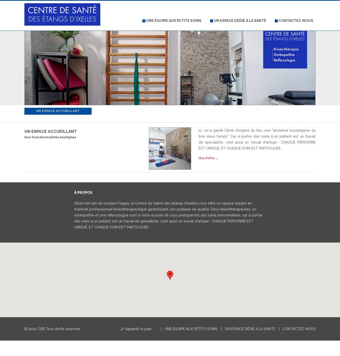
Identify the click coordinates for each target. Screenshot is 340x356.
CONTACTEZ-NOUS (295, 21)
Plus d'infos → (208, 158)
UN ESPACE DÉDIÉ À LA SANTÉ (239, 21)
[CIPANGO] (62, 7)
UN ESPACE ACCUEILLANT (58, 111)
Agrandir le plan (138, 329)
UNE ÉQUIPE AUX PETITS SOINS (173, 21)
